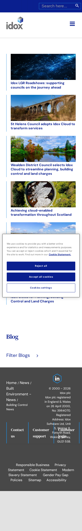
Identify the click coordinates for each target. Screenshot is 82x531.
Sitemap (34, 480)
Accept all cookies (41, 276)
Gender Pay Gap (55, 475)
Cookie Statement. (60, 254)
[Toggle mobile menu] (73, 24)
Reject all (41, 265)
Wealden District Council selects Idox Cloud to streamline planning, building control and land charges (42, 169)
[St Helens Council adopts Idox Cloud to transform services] (43, 108)
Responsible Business (32, 465)
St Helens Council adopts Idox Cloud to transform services (43, 126)
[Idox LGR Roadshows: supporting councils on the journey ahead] (43, 67)
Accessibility (56, 480)
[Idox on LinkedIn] (56, 376)
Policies (16, 480)
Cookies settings (41, 287)
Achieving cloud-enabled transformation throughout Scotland (41, 212)
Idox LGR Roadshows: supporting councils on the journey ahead (38, 85)
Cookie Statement (43, 470)
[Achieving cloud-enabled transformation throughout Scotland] (43, 194)
